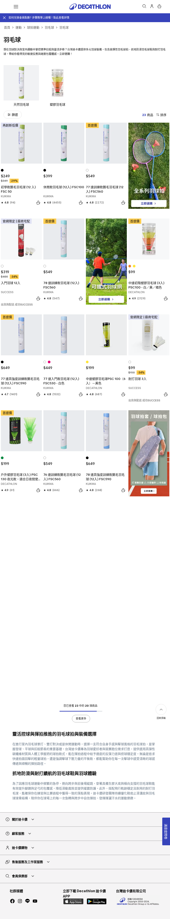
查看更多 (81, 718)
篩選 (15, 114)
